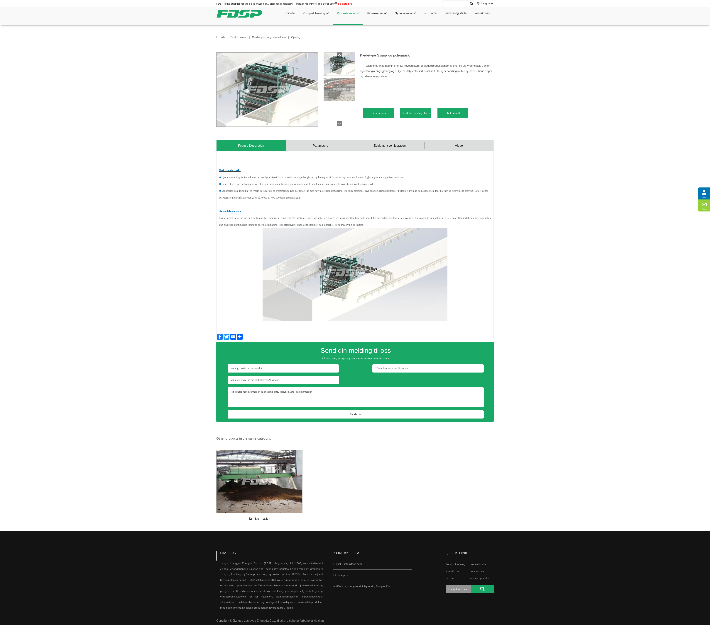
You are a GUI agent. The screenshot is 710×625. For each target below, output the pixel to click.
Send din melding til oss (416, 113)
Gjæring (295, 37)
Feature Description (251, 145)
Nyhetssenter (404, 13)
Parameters (320, 145)
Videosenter (375, 13)
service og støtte (456, 13)
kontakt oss (482, 13)
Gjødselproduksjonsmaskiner (269, 37)
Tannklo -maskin (259, 518)
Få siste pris (345, 3)
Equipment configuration (390, 145)
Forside (290, 13)
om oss (429, 13)
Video (459, 145)
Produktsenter (346, 13)
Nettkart (319, 620)
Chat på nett (452, 113)
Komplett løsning (314, 13)
